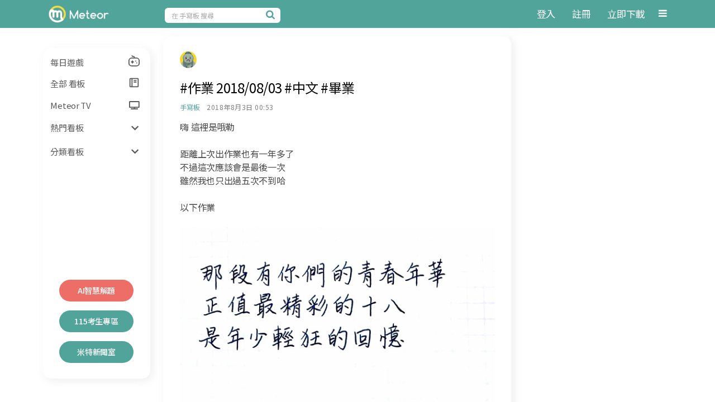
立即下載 (626, 14)
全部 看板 (67, 83)
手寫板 (189, 107)
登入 (546, 14)
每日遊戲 (66, 62)
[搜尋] (272, 14)
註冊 (581, 14)
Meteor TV (70, 105)
